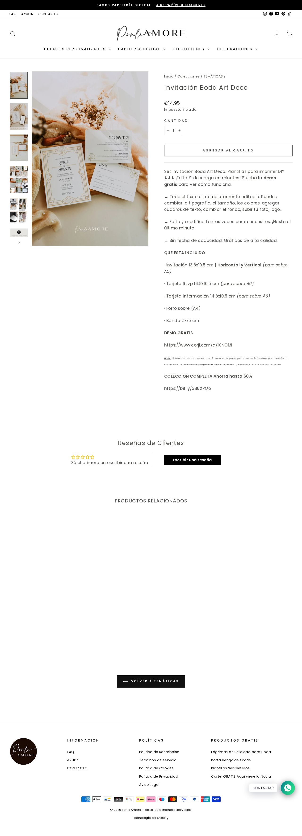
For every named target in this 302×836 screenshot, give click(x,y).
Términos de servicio (158, 760)
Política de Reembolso (159, 752)
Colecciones (188, 76)
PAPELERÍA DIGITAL (140, 48)
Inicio (169, 76)
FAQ (13, 14)
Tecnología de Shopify (151, 818)
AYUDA (27, 14)
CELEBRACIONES (235, 48)
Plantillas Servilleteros (230, 768)
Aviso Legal (149, 784)
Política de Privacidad (158, 776)
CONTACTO (48, 14)
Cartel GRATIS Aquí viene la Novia (241, 776)
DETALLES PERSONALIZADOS (76, 48)
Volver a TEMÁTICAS (154, 681)
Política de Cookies (156, 768)
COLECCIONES (189, 48)
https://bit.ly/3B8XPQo (187, 388)
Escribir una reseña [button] (192, 460)
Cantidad (176, 120)
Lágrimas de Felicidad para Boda (241, 752)
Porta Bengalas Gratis (231, 760)
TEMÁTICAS (213, 76)
